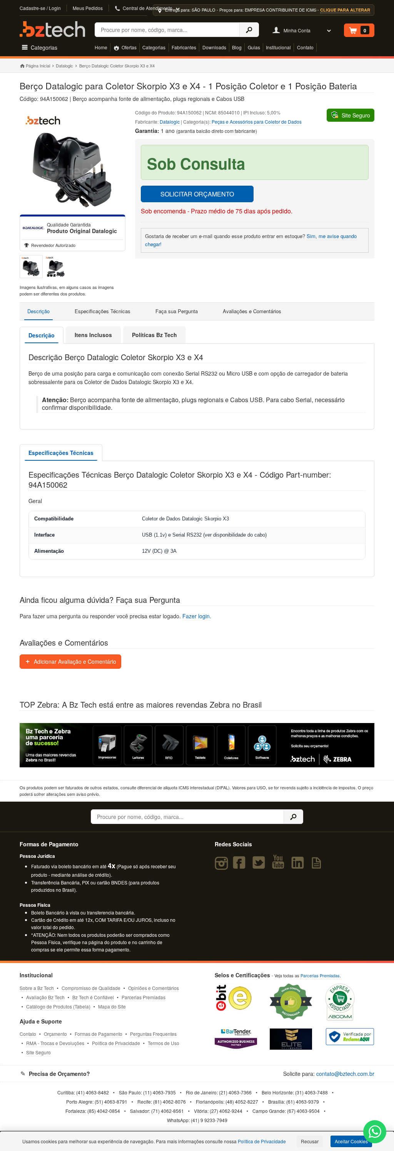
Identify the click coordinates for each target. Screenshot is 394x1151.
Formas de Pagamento (98, 1033)
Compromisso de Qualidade (91, 988)
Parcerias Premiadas (143, 997)
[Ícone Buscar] (249, 29)
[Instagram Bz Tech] (222, 865)
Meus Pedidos (88, 8)
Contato (305, 47)
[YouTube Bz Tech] (279, 865)
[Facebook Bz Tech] (241, 865)
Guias (254, 47)
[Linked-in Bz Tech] (299, 865)
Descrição (38, 311)
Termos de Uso (163, 1043)
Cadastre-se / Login (40, 8)
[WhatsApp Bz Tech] (375, 1132)
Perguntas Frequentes (153, 1033)
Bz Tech (52, 29)
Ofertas (128, 47)
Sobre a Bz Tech (37, 988)
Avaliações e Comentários (252, 311)
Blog (237, 47)
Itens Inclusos (93, 335)
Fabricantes (184, 47)
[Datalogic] (33, 228)
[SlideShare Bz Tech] (318, 865)
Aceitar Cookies (351, 1141)
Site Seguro (38, 1052)
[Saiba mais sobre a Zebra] (197, 745)
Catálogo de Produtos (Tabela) (58, 1006)
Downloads (214, 47)
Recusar (310, 1141)
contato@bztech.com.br (345, 1073)
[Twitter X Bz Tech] (260, 865)
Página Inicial (38, 65)
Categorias (153, 47)
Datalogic (64, 65)
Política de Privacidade (116, 1043)
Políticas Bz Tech (154, 335)
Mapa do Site (112, 1006)
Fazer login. (196, 616)
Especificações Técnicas (102, 311)
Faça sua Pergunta (176, 311)
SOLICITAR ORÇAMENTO (197, 194)
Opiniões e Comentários (153, 988)
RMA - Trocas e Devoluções (55, 1043)
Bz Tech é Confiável (93, 997)
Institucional (278, 47)
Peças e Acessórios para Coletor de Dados (257, 121)
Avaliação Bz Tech (45, 997)
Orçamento (55, 1033)
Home (101, 47)
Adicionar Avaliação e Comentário (74, 661)
